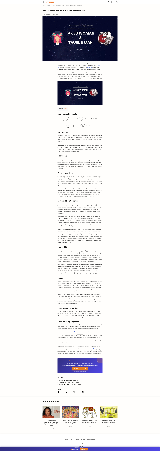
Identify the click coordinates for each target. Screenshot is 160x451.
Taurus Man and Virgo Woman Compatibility (68, 380)
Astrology (49, 5)
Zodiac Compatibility (57, 5)
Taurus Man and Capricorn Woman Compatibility (69, 384)
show (65, 108)
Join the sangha (91, 439)
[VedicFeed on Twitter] (113, 2)
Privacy (72, 439)
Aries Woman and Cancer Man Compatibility (68, 382)
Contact (82, 439)
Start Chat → (83, 449)
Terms (77, 439)
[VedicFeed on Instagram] (111, 2)
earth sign (89, 67)
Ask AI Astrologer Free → (80, 368)
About (66, 439)
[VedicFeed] (49, 2)
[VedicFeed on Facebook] (109, 2)
